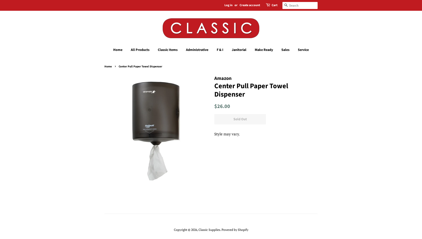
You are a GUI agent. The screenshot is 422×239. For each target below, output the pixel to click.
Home (117, 49)
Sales (285, 49)
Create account (250, 5)
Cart (274, 5)
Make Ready (264, 49)
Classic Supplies (209, 230)
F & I (220, 49)
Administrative (197, 49)
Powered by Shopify (235, 230)
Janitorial (239, 49)
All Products (140, 49)
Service (303, 49)
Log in (228, 5)
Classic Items (168, 49)
